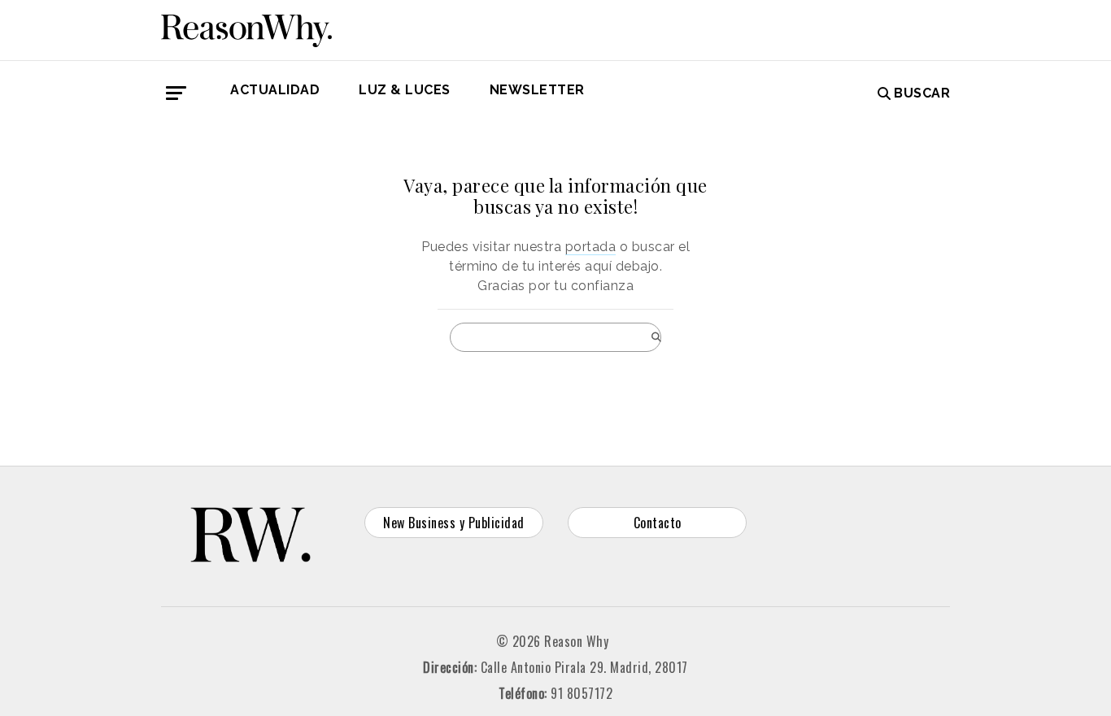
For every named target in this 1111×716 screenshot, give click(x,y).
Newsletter (537, 90)
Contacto (658, 522)
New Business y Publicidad (454, 522)
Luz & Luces (405, 90)
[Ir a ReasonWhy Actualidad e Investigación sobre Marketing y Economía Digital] (246, 28)
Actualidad (275, 90)
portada (590, 246)
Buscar (922, 93)
